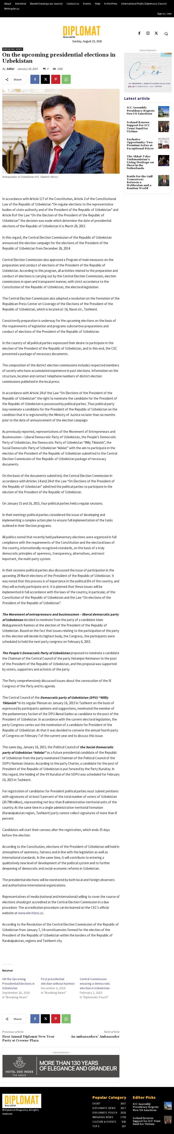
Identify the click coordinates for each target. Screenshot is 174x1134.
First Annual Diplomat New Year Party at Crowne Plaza (28, 1039)
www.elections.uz (30, 913)
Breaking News (12, 49)
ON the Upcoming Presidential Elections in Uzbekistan (18, 983)
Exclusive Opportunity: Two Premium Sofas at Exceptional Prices (140, 144)
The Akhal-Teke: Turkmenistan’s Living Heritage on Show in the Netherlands (140, 162)
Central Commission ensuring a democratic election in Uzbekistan (95, 983)
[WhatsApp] (66, 79)
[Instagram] (148, 33)
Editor (10, 69)
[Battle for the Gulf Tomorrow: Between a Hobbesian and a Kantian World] (163, 180)
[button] (166, 33)
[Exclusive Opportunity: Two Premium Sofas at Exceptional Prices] (163, 143)
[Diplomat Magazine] (87, 32)
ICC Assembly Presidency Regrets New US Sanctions (141, 110)
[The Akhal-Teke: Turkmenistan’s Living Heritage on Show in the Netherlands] (163, 160)
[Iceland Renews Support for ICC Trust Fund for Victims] (163, 126)
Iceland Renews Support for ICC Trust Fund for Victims (138, 127)
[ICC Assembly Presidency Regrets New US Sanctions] (163, 111)
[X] (156, 33)
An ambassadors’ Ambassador (95, 1037)
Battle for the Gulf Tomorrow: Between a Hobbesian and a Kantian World (140, 182)
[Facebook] (139, 33)
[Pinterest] (55, 79)
